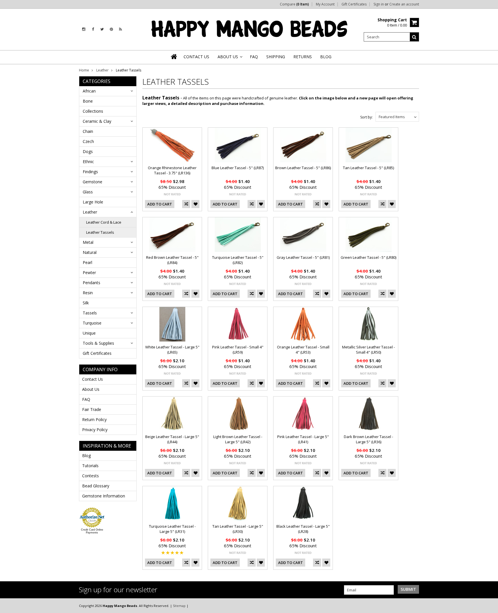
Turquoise (92, 323)
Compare (294, 4)
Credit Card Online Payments (92, 531)
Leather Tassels (100, 232)
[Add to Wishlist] (195, 204)
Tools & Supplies (98, 343)
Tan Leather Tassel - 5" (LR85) (368, 167)
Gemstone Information (103, 496)
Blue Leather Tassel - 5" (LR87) (238, 167)
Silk (86, 302)
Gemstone (92, 181)
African (89, 91)
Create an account (404, 4)
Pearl (87, 262)
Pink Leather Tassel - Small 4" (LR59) (237, 349)
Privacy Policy (94, 429)
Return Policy (94, 419)
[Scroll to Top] (489, 605)
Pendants (91, 282)
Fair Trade (91, 409)
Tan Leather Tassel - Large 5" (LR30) (237, 529)
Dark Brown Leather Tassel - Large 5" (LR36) (368, 439)
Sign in (378, 4)
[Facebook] (93, 29)
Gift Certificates (354, 4)
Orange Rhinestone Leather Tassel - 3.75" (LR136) (172, 170)
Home (84, 70)
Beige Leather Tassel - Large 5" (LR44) (172, 439)
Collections (93, 111)
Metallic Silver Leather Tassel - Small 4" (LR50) (368, 349)
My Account (325, 4)
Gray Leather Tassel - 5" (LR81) (303, 257)
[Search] (414, 37)
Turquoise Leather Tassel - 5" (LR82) (237, 260)
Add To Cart (159, 204)
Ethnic (88, 161)
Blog (86, 455)
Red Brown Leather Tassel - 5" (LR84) (172, 260)
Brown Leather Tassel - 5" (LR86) (303, 167)
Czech (88, 141)
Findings (90, 171)
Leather (102, 70)
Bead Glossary (95, 485)
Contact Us (92, 379)
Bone (88, 101)
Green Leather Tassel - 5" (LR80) (368, 257)
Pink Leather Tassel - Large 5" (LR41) (303, 439)
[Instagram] (83, 29)
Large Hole (93, 202)
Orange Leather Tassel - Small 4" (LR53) (303, 349)
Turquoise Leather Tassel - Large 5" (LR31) (172, 529)
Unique (89, 333)
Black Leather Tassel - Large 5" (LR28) (303, 529)
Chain (88, 131)
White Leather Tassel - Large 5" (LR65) (172, 349)
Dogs (88, 151)
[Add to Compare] (186, 204)
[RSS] (120, 29)
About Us (90, 389)
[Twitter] (102, 29)
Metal (88, 242)
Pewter (89, 272)
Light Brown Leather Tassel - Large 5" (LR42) (237, 439)
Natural (90, 252)
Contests (90, 475)
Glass (88, 192)
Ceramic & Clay (97, 121)
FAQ (86, 399)
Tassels (90, 313)
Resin (88, 292)
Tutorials (90, 465)
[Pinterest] (111, 29)
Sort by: (366, 117)
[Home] (174, 56)
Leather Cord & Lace (103, 222)
